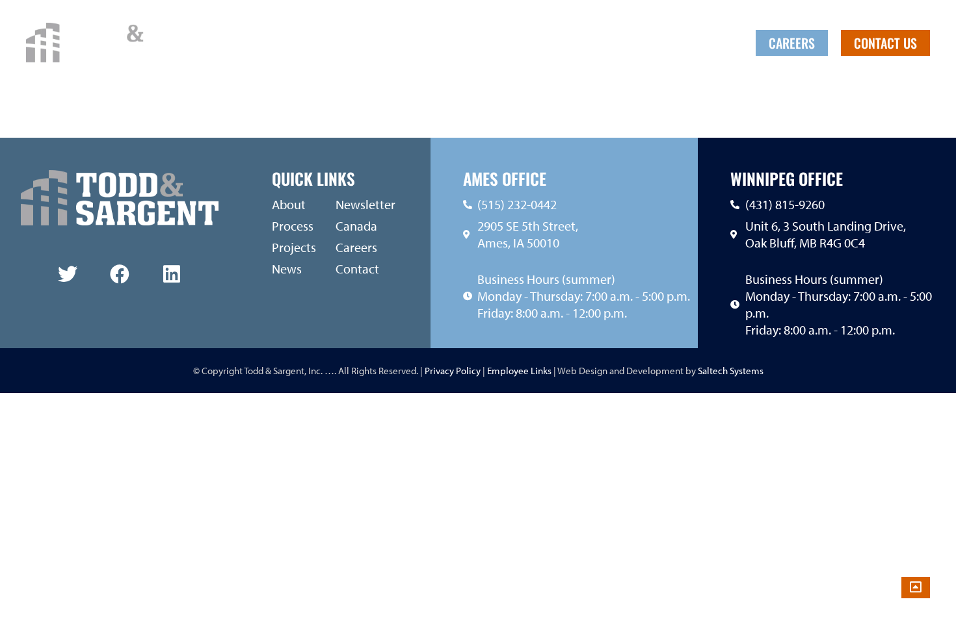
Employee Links (519, 370)
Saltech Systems (730, 370)
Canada (679, 43)
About (452, 43)
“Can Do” (621, 43)
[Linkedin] (171, 274)
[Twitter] (67, 274)
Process (520, 43)
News (570, 43)
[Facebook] (119, 274)
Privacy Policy (452, 370)
